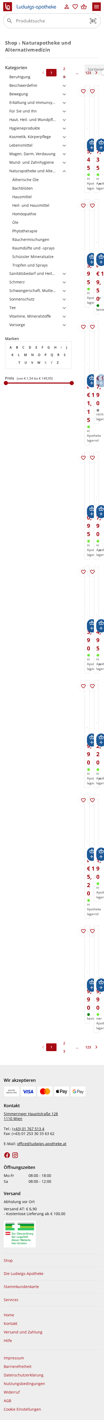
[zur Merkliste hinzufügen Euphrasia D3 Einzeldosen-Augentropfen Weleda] (83, 206)
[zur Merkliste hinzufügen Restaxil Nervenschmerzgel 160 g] (83, 458)
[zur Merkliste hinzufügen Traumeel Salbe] (83, 327)
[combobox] (50, 23)
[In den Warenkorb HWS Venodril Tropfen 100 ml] (92, 740)
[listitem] (38, 179)
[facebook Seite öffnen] (7, 1155)
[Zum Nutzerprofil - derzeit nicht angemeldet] (66, 6)
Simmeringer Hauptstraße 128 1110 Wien (31, 1116)
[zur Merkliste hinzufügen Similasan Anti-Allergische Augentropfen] (92, 327)
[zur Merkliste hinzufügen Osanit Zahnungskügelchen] (83, 572)
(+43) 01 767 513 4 (28, 1128)
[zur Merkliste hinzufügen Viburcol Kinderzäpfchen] (92, 686)
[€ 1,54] (6, 383)
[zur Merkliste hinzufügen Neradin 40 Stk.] (92, 572)
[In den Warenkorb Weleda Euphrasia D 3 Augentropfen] (92, 145)
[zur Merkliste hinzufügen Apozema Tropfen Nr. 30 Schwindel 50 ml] (92, 458)
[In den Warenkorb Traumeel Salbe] (92, 380)
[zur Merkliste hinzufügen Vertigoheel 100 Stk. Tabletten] (92, 206)
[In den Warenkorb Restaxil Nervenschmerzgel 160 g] (92, 511)
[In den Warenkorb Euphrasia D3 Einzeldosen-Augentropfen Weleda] (92, 259)
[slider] (38, 383)
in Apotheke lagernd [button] (94, 435)
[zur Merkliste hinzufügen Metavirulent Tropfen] (83, 801)
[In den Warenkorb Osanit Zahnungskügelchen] (92, 625)
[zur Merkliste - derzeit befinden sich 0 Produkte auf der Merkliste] (75, 6)
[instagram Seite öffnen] (15, 1155)
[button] (93, 20)
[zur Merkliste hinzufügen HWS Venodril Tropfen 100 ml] (83, 686)
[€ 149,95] (71, 383)
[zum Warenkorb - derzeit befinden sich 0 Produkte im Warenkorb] (83, 6)
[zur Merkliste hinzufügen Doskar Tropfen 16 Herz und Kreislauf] (92, 92)
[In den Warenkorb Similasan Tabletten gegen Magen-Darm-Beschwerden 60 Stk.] (92, 985)
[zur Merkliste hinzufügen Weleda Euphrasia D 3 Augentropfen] (83, 92)
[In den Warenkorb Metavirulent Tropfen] (92, 854)
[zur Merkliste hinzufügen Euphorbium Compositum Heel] (92, 801)
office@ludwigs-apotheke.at (41, 1143)
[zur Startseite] (32, 6)
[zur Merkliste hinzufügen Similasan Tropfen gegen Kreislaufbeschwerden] (92, 932)
